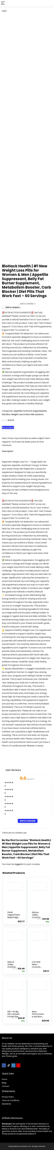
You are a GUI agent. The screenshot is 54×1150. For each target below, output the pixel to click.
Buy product (8, 427)
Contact (5, 1086)
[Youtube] (18, 1065)
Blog (4, 1083)
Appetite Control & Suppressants (30, 410)
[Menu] (3, 3)
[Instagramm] (13, 1065)
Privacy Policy (8, 1097)
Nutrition (6, 414)
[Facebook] (4, 1065)
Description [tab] (7, 451)
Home (4, 1079)
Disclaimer (6, 1104)
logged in (19, 864)
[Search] (50, 3)
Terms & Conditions (10, 1100)
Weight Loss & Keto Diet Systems (27, 414)
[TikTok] (9, 1065)
